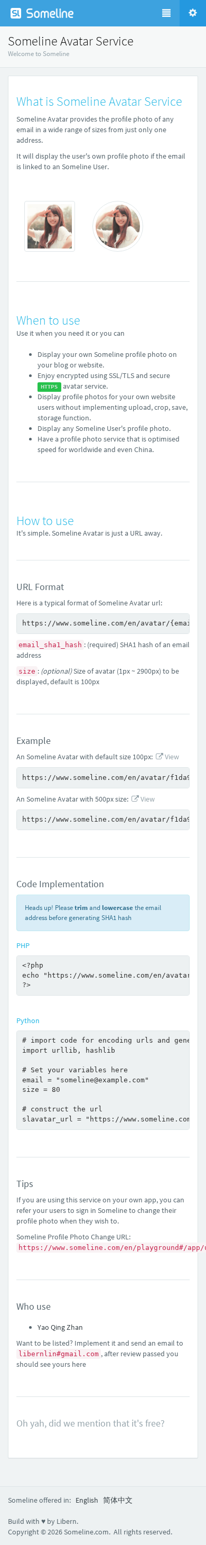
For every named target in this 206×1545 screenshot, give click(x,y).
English (87, 1500)
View (171, 756)
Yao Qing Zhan (60, 1327)
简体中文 (118, 1500)
